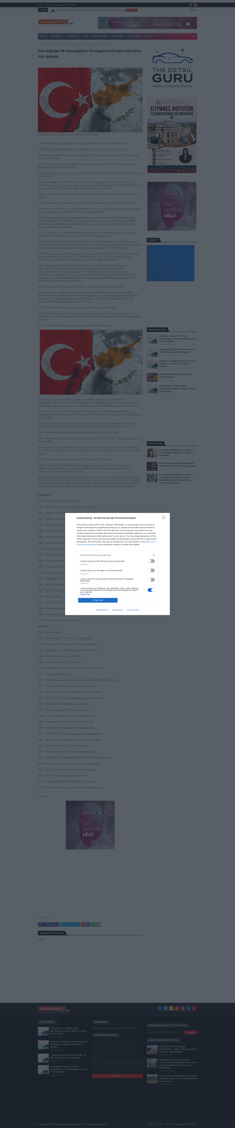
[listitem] (117, 555)
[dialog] (117, 564)
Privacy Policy (133, 610)
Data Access (117, 610)
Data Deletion (102, 610)
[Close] (164, 518)
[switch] (151, 561)
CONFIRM (98, 600)
